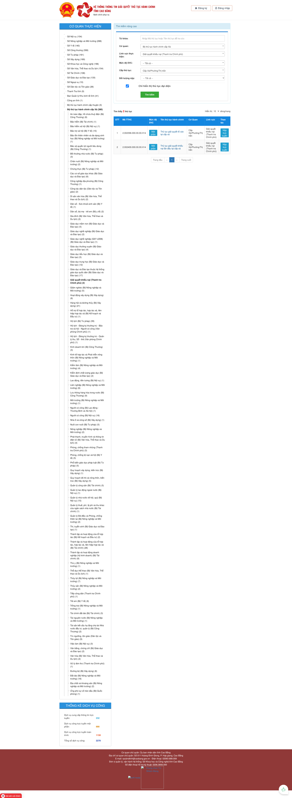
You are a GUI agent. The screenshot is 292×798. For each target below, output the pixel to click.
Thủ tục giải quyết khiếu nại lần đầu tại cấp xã (171, 147)
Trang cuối (186, 159)
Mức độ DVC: (126, 62)
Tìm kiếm (149, 94)
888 (97, 726)
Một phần (153, 133)
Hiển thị (208, 111)
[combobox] (183, 46)
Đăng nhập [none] (223, 8)
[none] (100, 10)
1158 (98, 735)
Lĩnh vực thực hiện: (126, 55)
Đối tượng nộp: (127, 78)
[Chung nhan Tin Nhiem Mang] (152, 777)
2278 (98, 740)
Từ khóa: (123, 38)
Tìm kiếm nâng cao (126, 26)
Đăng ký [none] (202, 8)
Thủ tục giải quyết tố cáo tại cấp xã (172, 133)
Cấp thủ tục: (125, 70)
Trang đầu (157, 159)
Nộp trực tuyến (224, 133)
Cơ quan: (124, 46)
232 (97, 718)
